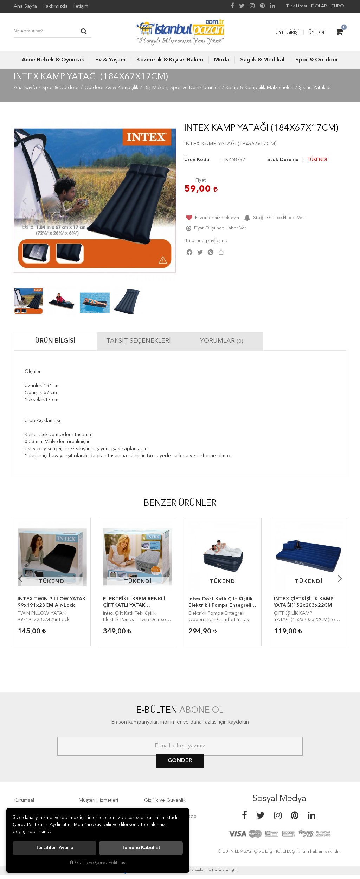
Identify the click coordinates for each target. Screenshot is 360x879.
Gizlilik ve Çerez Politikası (100, 862)
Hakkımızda (55, 6)
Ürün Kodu (196, 159)
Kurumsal (24, 800)
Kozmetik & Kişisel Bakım (169, 60)
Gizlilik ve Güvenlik (165, 800)
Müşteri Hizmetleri (98, 800)
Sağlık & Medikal (262, 60)
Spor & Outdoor (316, 60)
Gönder (180, 761)
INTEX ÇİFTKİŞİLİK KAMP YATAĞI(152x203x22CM (304, 602)
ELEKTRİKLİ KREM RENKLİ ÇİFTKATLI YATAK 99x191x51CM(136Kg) (134, 602)
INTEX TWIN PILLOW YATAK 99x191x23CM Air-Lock (51, 602)
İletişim (80, 6)
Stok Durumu (282, 159)
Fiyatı (201, 180)
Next (165, 201)
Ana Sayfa (25, 6)
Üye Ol (317, 32)
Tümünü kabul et (141, 848)
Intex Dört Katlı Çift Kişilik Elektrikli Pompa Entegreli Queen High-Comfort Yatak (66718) (221, 602)
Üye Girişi (287, 32)
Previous (24, 201)
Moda (221, 60)
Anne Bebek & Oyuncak (53, 60)
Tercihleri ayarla (54, 848)
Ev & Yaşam (110, 60)
